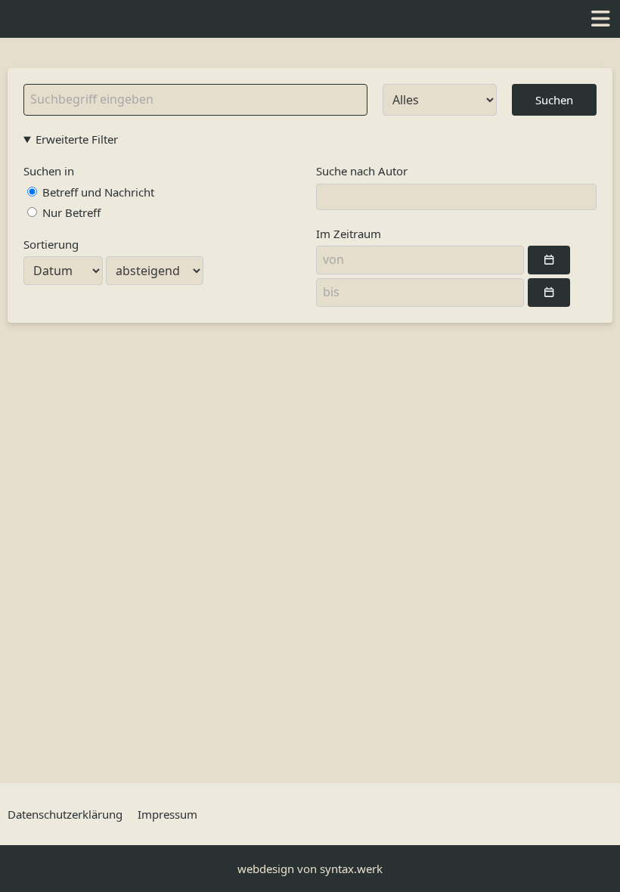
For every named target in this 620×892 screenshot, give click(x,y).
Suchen (554, 99)
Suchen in (48, 170)
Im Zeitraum (348, 233)
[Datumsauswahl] (549, 260)
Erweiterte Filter (77, 139)
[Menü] (600, 19)
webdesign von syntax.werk (310, 868)
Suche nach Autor (362, 170)
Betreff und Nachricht (96, 192)
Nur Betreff (70, 212)
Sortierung (51, 244)
